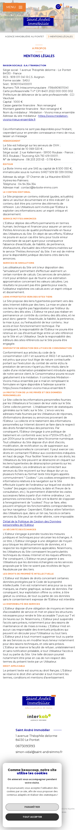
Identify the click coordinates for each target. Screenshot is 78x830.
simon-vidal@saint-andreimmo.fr (39, 752)
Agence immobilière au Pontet (24, 36)
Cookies (62, 812)
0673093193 (25, 746)
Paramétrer (32, 806)
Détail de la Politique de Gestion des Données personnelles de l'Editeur (32, 523)
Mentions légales (66, 808)
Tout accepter (32, 816)
